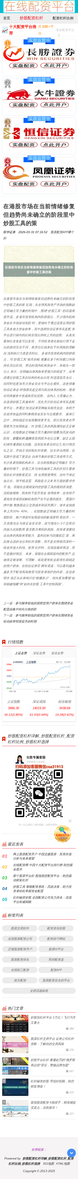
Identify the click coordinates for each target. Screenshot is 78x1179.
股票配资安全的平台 (56, 980)
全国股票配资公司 (20, 939)
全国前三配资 (20, 970)
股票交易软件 (20, 928)
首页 (6, 18)
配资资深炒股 (56, 928)
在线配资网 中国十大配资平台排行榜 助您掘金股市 (42, 867)
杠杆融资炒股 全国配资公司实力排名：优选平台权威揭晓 (42, 899)
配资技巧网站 (56, 939)
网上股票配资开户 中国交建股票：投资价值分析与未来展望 (42, 856)
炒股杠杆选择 (22, 438)
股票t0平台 (56, 949)
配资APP (56, 970)
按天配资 (20, 980)
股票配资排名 (20, 959)
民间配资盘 (56, 959)
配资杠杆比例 (63, 18)
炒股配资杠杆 (31, 17)
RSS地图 (48, 1163)
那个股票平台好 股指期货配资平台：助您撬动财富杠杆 (42, 878)
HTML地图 (63, 1163)
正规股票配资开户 (20, 949)
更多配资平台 (65, 30)
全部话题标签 (39, 991)
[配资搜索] (70, 6)
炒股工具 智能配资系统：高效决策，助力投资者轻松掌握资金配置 (42, 888)
